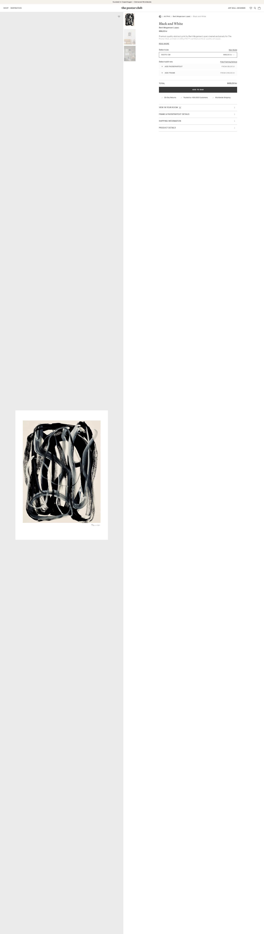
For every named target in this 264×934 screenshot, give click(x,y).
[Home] (160, 16)
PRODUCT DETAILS (167, 128)
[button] (5, 8)
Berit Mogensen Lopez (181, 16)
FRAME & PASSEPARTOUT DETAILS (174, 114)
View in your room (168, 107)
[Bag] (259, 8)
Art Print (167, 16)
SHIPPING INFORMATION (170, 121)
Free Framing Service (228, 62)
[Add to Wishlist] (119, 16)
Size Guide (233, 50)
